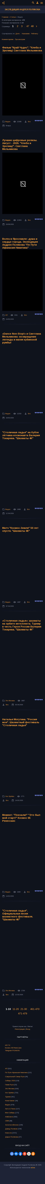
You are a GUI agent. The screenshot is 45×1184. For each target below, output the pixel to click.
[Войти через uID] (12, 1154)
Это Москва (10, 701)
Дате (17, 34)
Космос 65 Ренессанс (13, 1048)
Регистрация (20, 1029)
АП (6, 315)
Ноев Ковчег (9, 1101)
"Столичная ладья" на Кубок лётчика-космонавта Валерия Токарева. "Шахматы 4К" (21, 435)
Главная (5, 17)
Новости (8, 1133)
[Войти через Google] (29, 1154)
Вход (28, 1029)
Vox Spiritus (9, 796)
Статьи (13, 17)
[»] (36, 26)
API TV (7, 1045)
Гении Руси (9, 1085)
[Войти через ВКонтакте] (16, 1154)
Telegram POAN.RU (12, 1050)
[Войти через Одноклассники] (33, 1154)
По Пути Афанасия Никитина (16, 1072)
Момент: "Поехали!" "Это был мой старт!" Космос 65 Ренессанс (21, 818)
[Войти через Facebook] (20, 1154)
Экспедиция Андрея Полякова (22, 9)
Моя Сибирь (10, 1113)
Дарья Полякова (11, 1137)
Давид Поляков (11, 1129)
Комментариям (7, 39)
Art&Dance (9, 1117)
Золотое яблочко (12, 1125)
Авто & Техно (10, 1109)
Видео (7, 121)
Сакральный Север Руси (14, 1076)
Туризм (8, 1097)
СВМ (7, 1121)
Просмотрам (20, 39)
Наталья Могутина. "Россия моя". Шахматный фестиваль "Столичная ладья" (20, 722)
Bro (29, 121)
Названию (26, 34)
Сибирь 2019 (10, 1081)
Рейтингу (34, 34)
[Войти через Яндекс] (24, 1154)
